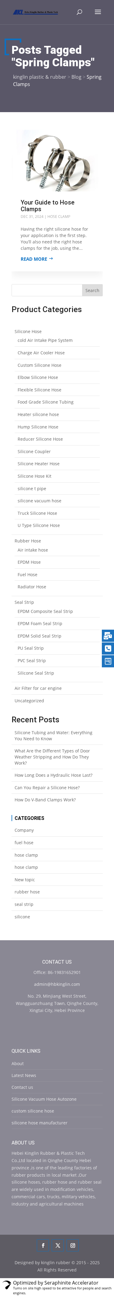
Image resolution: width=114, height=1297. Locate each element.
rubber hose (27, 892)
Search (92, 290)
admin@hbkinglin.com (57, 984)
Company (24, 830)
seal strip (24, 904)
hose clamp (58, 216)
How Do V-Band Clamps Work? (45, 800)
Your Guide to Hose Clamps (47, 206)
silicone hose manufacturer (39, 1123)
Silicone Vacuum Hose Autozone (44, 1099)
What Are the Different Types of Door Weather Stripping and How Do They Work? (52, 756)
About (18, 1063)
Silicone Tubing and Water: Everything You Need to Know (53, 735)
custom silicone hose (33, 1111)
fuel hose (24, 842)
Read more (34, 259)
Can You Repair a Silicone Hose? (47, 787)
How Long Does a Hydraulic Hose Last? (53, 775)
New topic (25, 879)
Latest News (24, 1075)
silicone (22, 917)
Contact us (22, 1087)
